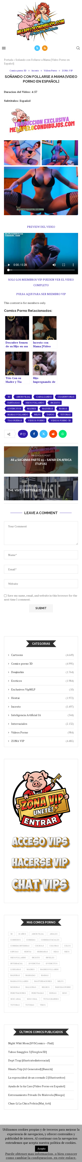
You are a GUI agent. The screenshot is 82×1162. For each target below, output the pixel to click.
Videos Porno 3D (61, 420)
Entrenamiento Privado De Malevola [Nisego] (36, 1095)
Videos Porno (42, 732)
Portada (8, 60)
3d (9, 396)
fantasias (14, 402)
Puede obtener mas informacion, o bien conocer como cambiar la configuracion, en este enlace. (41, 1156)
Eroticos (42, 681)
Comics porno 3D (42, 663)
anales (53, 934)
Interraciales (42, 724)
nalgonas (30, 987)
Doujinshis (42, 672)
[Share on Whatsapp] (63, 434)
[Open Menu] (4, 48)
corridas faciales (50, 940)
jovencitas (34, 963)
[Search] (78, 48)
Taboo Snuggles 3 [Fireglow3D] (27, 1052)
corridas (30, 940)
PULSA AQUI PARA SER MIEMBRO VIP (41, 294)
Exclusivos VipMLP (42, 689)
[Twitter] (37, 48)
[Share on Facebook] (34, 434)
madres (31, 408)
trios (42, 1005)
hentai (27, 951)
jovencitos (14, 408)
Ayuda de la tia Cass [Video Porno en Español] (36, 1086)
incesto (55, 402)
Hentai (42, 698)
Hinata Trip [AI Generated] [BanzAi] (30, 1069)
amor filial (23, 396)
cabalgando (44, 396)
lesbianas (15, 969)
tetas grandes (51, 999)
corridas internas (19, 945)
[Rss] (45, 48)
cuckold (39, 945)
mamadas (30, 975)
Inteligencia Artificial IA (42, 715)
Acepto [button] (41, 1148)
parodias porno (63, 987)
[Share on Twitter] (44, 434)
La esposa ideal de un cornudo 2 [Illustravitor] (36, 1077)
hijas (56, 951)
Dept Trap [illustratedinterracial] (29, 1060)
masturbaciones (43, 981)
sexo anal (15, 999)
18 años (22, 934)
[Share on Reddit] (53, 434)
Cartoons (42, 655)
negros (45, 987)
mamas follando (18, 414)
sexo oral (32, 999)
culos (67, 945)
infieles (50, 957)
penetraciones (18, 993)
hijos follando (35, 402)
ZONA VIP (42, 741)
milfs (37, 414)
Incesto (42, 706)
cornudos (15, 940)
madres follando (49, 969)
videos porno (36, 420)
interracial (16, 963)
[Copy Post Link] (72, 434)
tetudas (29, 1005)
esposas (14, 951)
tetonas (65, 414)
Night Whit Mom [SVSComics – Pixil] (31, 1043)
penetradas (37, 993)
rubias (52, 993)
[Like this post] (24, 434)
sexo (64, 993)
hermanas (42, 951)
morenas (15, 987)
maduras (47, 408)
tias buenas (15, 420)
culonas (54, 945)
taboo (50, 414)
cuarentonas (66, 396)
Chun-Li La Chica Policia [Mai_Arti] (29, 1103)
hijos (66, 951)
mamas (63, 408)
